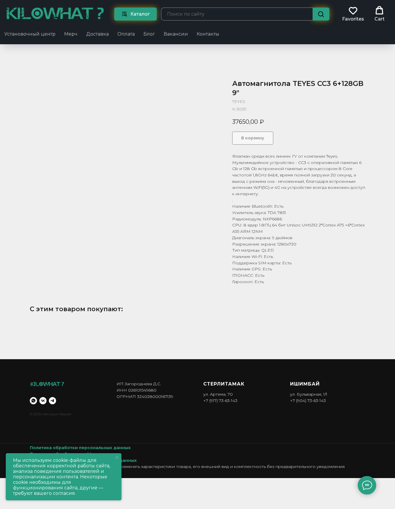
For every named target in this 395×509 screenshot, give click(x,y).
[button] (353, 14)
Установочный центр (30, 34)
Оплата (126, 34)
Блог (149, 34)
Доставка (97, 34)
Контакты (208, 34)
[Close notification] (117, 457)
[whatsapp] (33, 400)
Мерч (70, 34)
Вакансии (176, 34)
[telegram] (52, 400)
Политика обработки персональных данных (80, 447)
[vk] (43, 400)
